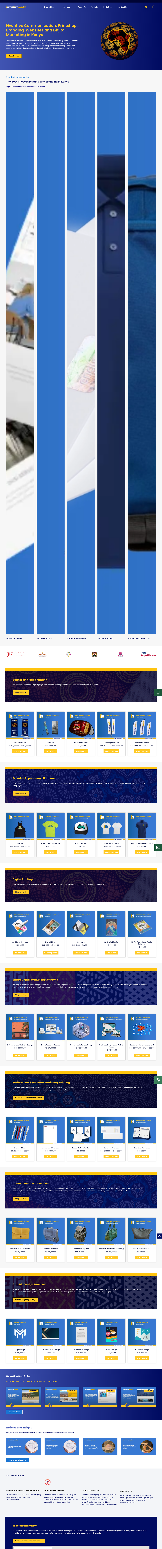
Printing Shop (49, 7)
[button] (146, 7)
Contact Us (122, 7)
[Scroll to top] (159, 1236)
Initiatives (107, 7)
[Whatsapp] (158, 1080)
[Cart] (153, 6)
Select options (20, 751)
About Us (82, 7)
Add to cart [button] (50, 751)
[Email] (158, 847)
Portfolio (94, 7)
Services (66, 7)
